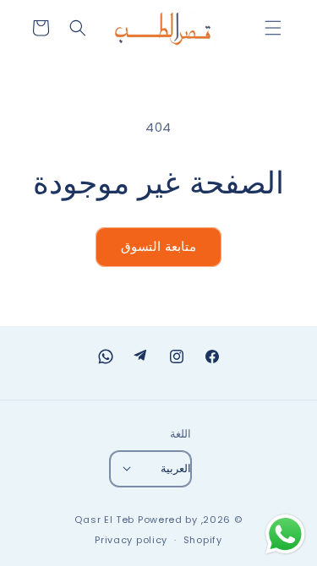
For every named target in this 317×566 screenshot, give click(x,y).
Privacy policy (131, 540)
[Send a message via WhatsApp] (285, 534)
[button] (273, 27)
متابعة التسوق (158, 246)
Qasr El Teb (104, 519)
